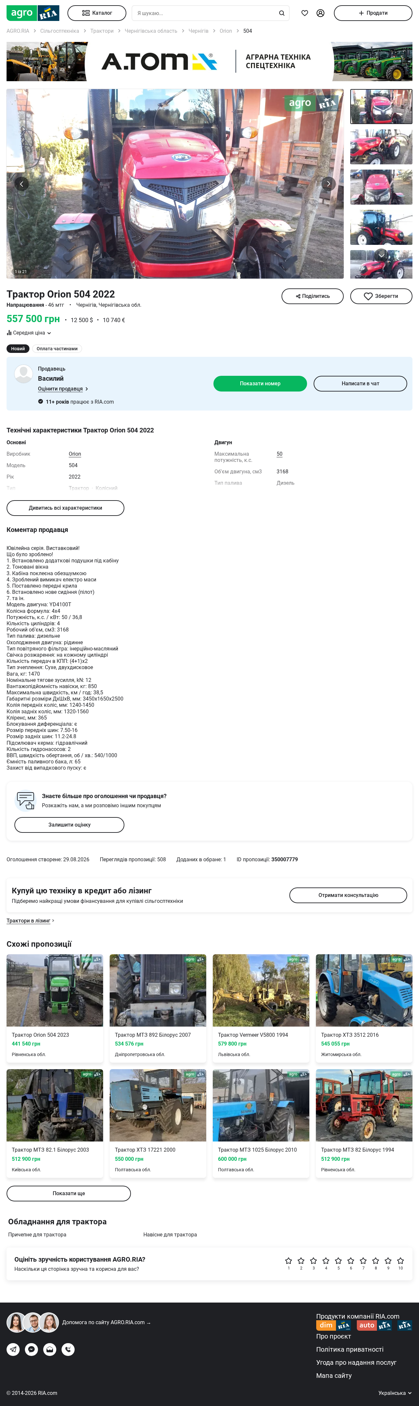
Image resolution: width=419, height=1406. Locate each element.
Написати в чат (360, 383)
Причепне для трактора (37, 1235)
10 (400, 1268)
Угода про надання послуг (356, 1362)
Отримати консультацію (348, 895)
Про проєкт (333, 1336)
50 (279, 454)
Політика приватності (350, 1349)
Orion (75, 454)
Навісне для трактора (170, 1235)
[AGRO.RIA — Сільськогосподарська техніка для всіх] (37, 13)
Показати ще (69, 1193)
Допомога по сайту (106, 1322)
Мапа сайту (334, 1375)
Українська (392, 1393)
